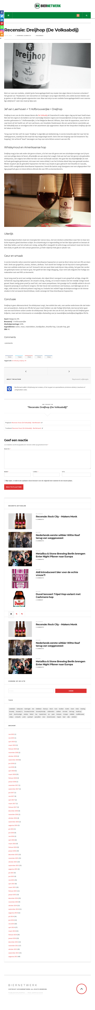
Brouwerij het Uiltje (40, 711)
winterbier (74, 717)
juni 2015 (11, 876)
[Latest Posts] (11, 614)
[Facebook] (2, 12)
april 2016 (11, 840)
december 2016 (13, 811)
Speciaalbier (38, 717)
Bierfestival (38, 709)
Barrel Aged (27, 709)
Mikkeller (72, 714)
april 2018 (11, 771)
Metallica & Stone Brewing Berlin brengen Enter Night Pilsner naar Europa (60, 555)
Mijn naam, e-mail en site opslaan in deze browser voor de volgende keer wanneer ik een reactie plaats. (39, 481)
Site (63, 471)
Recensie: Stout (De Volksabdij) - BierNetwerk (26, 423)
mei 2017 (11, 796)
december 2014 (13, 898)
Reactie (7, 448)
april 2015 (11, 884)
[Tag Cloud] (22, 614)
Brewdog (83, 709)
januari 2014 (12, 938)
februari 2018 (12, 778)
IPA (25, 360)
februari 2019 (12, 749)
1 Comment (39, 600)
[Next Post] (69, 371)
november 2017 (13, 785)
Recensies (39, 35)
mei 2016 (11, 836)
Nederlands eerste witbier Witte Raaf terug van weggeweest (58, 537)
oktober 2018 (12, 756)
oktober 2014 (12, 905)
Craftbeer (58, 711)
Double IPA (78, 711)
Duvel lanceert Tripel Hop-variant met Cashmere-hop (58, 596)
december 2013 (13, 942)
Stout (43, 717)
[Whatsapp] (2, 27)
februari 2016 (12, 847)
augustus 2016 (12, 825)
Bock (56, 709)
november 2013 (13, 945)
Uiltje (68, 717)
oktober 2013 (12, 949)
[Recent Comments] (16, 614)
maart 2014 (12, 931)
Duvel (10, 714)
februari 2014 (12, 935)
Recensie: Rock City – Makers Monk (56, 516)
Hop (36, 714)
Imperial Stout (42, 714)
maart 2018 (12, 774)
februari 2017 (12, 807)
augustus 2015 (12, 869)
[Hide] (0, 38)
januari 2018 (12, 782)
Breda (77, 709)
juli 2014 (11, 916)
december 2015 (13, 854)
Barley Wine (20, 709)
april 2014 (11, 927)
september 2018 (13, 760)
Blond (51, 709)
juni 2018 (11, 763)
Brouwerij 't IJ (19, 711)
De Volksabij (42, 115)
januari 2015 (12, 894)
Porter (24, 717)
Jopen (53, 714)
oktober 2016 (12, 818)
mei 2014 (11, 924)
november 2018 (13, 752)
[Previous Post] (26, 371)
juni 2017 (11, 792)
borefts (67, 709)
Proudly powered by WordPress (16, 992)
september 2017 (13, 789)
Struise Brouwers (51, 717)
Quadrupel (30, 717)
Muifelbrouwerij (80, 714)
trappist (59, 717)
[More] (2, 35)
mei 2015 (11, 880)
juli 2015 (11, 873)
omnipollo (18, 717)
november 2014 (13, 902)
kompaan (58, 714)
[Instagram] (2, 31)
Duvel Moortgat (18, 714)
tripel (64, 717)
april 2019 (11, 741)
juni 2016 (11, 833)
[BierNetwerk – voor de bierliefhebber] (47, 6)
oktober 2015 (12, 862)
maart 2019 (12, 745)
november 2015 (13, 858)
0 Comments (40, 519)
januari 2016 (12, 851)
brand (72, 709)
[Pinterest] (2, 23)
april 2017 (11, 800)
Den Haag (71, 711)
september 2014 (13, 909)
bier (33, 709)
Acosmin (41, 992)
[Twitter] (2, 16)
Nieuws (38, 532)
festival (31, 714)
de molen (65, 711)
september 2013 (13, 953)
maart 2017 (12, 803)
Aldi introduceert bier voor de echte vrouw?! (57, 574)
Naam (6, 471)
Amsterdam (12, 709)
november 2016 (13, 814)
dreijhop (21, 360)
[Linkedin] (2, 20)
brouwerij (11, 711)
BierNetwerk (23, 985)
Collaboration (50, 711)
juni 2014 (11, 920)
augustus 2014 (12, 913)
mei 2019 (11, 738)
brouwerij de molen (29, 711)
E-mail (35, 471)
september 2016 (13, 822)
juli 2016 (11, 829)
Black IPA (45, 709)
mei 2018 (11, 767)
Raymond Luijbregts (24, 35)
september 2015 (13, 865)
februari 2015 (12, 891)
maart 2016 (12, 843)
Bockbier (61, 709)
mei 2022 (11, 734)
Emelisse (26, 714)
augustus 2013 (12, 956)
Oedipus (11, 717)
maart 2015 (12, 887)
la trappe (65, 714)
